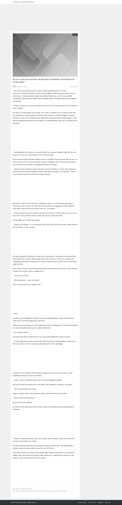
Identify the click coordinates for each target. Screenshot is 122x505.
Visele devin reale (23, 2)
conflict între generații (26, 491)
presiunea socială (58, 491)
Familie (75, 34)
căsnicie (17, 491)
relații (64, 491)
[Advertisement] (61, 17)
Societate (29, 489)
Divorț (35, 491)
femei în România (47, 491)
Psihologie (23, 489)
